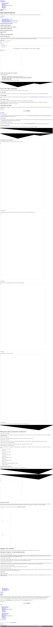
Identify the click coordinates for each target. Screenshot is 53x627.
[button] (26, 553)
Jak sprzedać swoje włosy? (5, 19)
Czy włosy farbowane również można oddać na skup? (7, 565)
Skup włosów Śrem (4, 590)
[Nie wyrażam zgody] (41, 626)
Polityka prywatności (3, 619)
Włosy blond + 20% (4, 45)
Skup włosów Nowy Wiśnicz (6, 589)
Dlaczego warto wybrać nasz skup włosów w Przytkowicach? (10, 20)
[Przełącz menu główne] (1, 10)
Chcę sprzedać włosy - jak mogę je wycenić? (6, 553)
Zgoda (40, 626)
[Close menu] (1, 605)
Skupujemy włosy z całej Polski (6, 21)
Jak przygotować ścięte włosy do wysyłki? (5, 561)
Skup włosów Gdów (4, 588)
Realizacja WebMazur (13, 622)
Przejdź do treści (2, 0)
